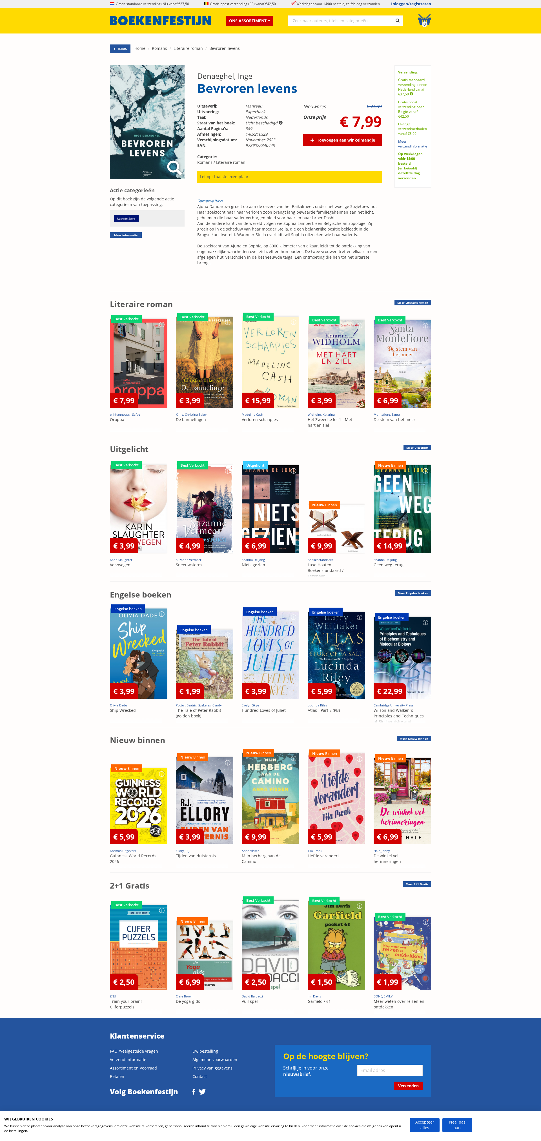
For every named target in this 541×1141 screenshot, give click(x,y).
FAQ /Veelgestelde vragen (134, 1051)
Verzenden (408, 1085)
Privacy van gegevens (212, 1068)
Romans (159, 48)
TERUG (122, 49)
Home (139, 48)
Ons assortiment (248, 20)
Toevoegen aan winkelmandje (346, 140)
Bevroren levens (224, 48)
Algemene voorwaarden (214, 1059)
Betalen (117, 1076)
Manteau (253, 106)
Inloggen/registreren (411, 3)
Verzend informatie (128, 1059)
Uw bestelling (205, 1051)
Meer (412, 303)
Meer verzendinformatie (412, 144)
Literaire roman (188, 48)
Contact (199, 1076)
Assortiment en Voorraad (133, 1068)
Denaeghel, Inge (224, 76)
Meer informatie (126, 235)
